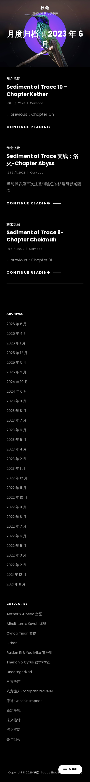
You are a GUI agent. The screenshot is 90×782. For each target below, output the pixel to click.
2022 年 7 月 (16, 526)
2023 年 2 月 (16, 458)
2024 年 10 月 (17, 381)
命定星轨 (14, 710)
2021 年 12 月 (16, 574)
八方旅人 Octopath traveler (30, 691)
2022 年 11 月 (16, 487)
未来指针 (14, 720)
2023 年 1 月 (16, 468)
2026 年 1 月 (16, 343)
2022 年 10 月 (17, 497)
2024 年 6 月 (17, 391)
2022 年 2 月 (16, 564)
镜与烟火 (14, 739)
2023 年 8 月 (16, 410)
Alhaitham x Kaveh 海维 (26, 623)
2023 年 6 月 (16, 430)
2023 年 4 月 (17, 449)
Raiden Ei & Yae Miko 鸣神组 (29, 652)
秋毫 (45, 7)
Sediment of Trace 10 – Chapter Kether (37, 90)
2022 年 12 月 (17, 478)
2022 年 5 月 (16, 545)
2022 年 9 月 (16, 507)
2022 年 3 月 (16, 555)
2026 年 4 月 (17, 333)
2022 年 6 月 (16, 536)
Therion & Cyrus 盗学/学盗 (28, 662)
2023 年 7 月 (16, 420)
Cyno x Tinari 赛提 (21, 633)
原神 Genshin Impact (24, 700)
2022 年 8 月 (16, 516)
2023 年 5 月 (16, 439)
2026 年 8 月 (17, 323)
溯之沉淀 (14, 78)
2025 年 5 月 (17, 362)
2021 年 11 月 (16, 584)
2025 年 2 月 (16, 372)
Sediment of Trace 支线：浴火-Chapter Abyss (42, 159)
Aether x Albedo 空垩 (24, 614)
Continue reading (34, 127)
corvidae (36, 103)
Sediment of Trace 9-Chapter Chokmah (35, 236)
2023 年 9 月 (16, 401)
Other (12, 642)
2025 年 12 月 (17, 352)
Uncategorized (19, 671)
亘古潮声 (14, 681)
